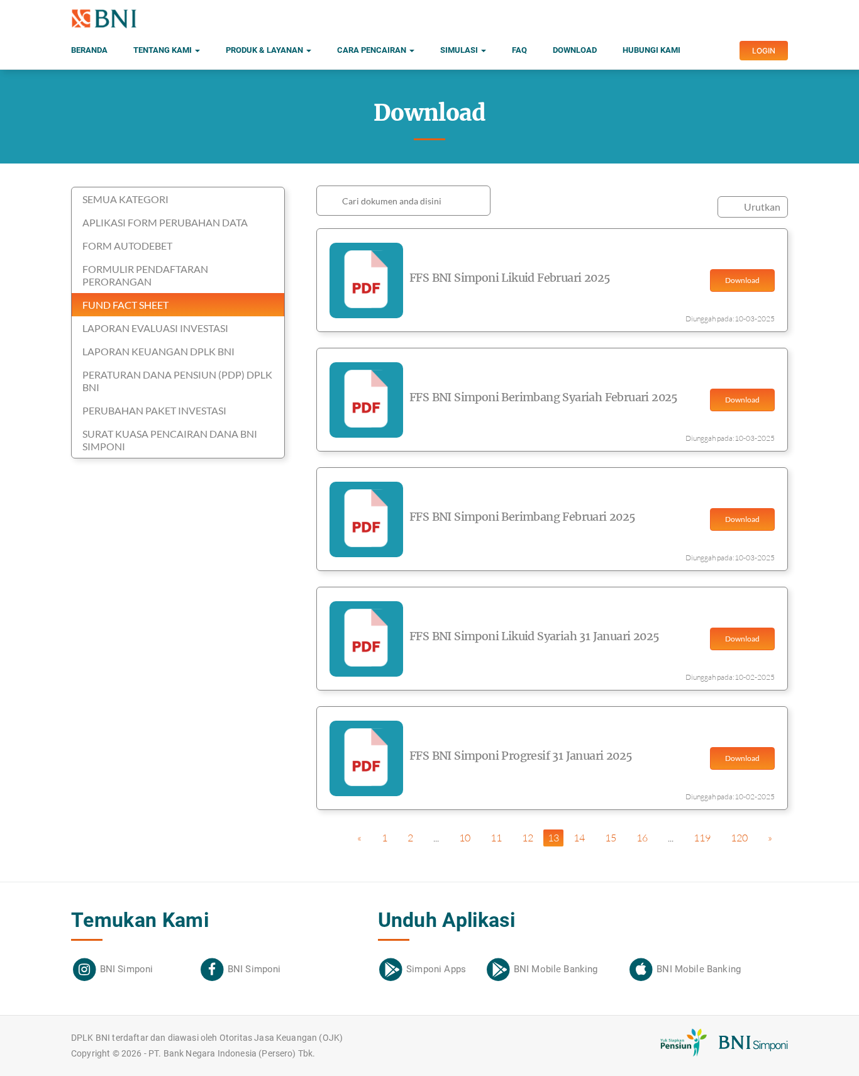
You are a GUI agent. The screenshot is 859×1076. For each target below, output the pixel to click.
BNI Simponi (126, 969)
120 (739, 837)
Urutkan (762, 207)
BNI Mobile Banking (556, 969)
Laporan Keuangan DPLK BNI (158, 351)
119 (702, 837)
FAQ (519, 50)
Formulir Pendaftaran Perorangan (145, 275)
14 (579, 837)
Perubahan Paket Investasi (154, 410)
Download (575, 50)
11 (496, 837)
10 (464, 837)
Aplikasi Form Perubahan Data (165, 222)
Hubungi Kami (651, 50)
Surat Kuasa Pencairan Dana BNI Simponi (169, 440)
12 (527, 837)
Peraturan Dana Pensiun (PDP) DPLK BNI (177, 381)
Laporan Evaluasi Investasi (155, 328)
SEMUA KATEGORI (125, 199)
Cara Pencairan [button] (372, 50)
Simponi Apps (436, 969)
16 (642, 837)
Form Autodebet (127, 246)
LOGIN (763, 50)
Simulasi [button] (460, 50)
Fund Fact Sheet (125, 305)
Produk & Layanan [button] (265, 50)
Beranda (89, 50)
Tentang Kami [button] (163, 50)
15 (610, 837)
